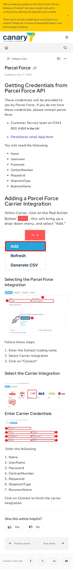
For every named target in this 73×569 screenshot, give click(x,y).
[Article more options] (65, 59)
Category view (19, 58)
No (38, 527)
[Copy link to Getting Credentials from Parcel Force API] (51, 91)
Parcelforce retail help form (32, 137)
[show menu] (66, 37)
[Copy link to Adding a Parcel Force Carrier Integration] (57, 204)
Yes (17, 527)
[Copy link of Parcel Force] (35, 68)
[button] (21, 543)
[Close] (68, 15)
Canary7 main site (12, 561)
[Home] (19, 37)
